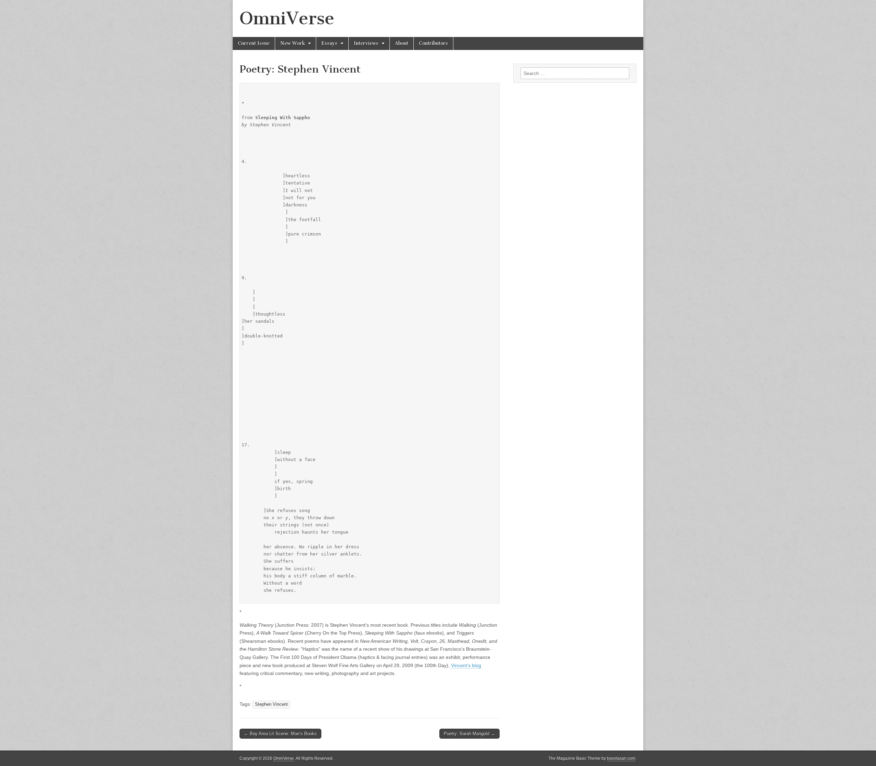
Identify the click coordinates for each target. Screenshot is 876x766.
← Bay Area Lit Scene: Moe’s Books (280, 733)
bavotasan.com (621, 758)
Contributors (433, 43)
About (401, 43)
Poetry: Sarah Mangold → (469, 733)
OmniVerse (287, 18)
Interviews (366, 43)
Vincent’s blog (466, 665)
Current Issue (254, 43)
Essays (329, 43)
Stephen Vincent (271, 704)
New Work (292, 43)
